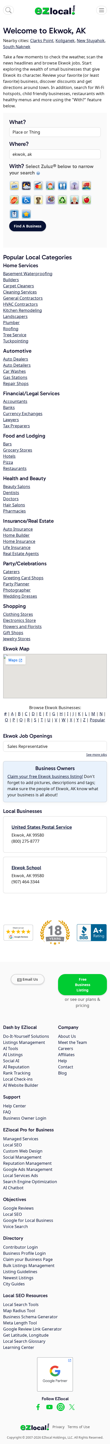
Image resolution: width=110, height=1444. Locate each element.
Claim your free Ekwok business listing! (45, 776)
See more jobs (96, 754)
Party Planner (16, 584)
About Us (67, 1036)
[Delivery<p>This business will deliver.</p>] (86, 186)
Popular (97, 720)
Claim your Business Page (28, 1259)
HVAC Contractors (20, 304)
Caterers (11, 571)
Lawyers (11, 420)
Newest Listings (18, 1278)
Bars (7, 444)
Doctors (11, 499)
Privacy (58, 1426)
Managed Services (20, 1139)
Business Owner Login (24, 1118)
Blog (62, 1073)
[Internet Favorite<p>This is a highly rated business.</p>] (26, 214)
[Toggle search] (8, 10)
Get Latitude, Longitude (26, 1335)
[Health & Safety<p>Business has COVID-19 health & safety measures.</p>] (14, 214)
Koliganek (65, 40)
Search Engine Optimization (30, 1181)
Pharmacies (14, 511)
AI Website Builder (20, 1085)
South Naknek (16, 46)
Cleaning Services (20, 292)
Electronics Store (19, 620)
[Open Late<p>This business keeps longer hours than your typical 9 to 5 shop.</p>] (26, 186)
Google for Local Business (28, 1220)
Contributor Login (20, 1247)
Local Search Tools (21, 1304)
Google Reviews (18, 1208)
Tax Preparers (16, 426)
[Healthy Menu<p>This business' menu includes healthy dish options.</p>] (86, 200)
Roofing (10, 328)
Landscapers (15, 316)
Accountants (15, 401)
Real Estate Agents (21, 553)
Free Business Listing (82, 984)
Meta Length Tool (20, 1323)
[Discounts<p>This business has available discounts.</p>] (14, 200)
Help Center (14, 1106)
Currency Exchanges (22, 413)
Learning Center (18, 1347)
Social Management (22, 1157)
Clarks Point (41, 40)
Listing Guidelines (20, 1271)
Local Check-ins (18, 1079)
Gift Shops (13, 632)
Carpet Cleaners (18, 286)
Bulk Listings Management (28, 1265)
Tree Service (14, 335)
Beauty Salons (16, 486)
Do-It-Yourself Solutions (26, 1036)
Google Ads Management (27, 1169)
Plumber (11, 322)
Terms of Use (79, 1426)
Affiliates (66, 1054)
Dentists (11, 492)
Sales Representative (27, 746)
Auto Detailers (17, 365)
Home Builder (16, 535)
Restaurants (15, 468)
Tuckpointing (15, 341)
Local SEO (12, 1145)
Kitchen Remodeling (22, 310)
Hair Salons (14, 505)
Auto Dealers (15, 359)
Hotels (9, 456)
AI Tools (10, 1048)
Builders (11, 280)
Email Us (30, 979)
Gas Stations (15, 377)
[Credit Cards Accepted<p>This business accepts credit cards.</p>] (38, 186)
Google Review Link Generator (32, 1329)
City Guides (14, 1284)
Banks (9, 407)
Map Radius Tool (19, 1310)
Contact (65, 1067)
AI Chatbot (13, 1188)
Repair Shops (16, 383)
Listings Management (24, 1042)
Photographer (17, 590)
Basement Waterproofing (27, 273)
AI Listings (13, 1054)
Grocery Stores (17, 450)
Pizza (8, 462)
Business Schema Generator (30, 1317)
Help (62, 1061)
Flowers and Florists (22, 626)
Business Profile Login (24, 1253)
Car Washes (14, 371)
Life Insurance (16, 547)
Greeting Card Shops (23, 578)
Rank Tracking (16, 1073)
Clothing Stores (18, 614)
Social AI (11, 1061)
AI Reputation (16, 1067)
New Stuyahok (91, 40)
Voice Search (15, 1226)
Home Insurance (19, 541)
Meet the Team (72, 1042)
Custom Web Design (22, 1151)
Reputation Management (27, 1163)
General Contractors (23, 298)
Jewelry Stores (16, 639)
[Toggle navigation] (101, 10)
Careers (65, 1048)
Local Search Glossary (24, 1341)
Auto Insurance (18, 529)
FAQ (7, 1112)
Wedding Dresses (20, 596)
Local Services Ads (20, 1175)
